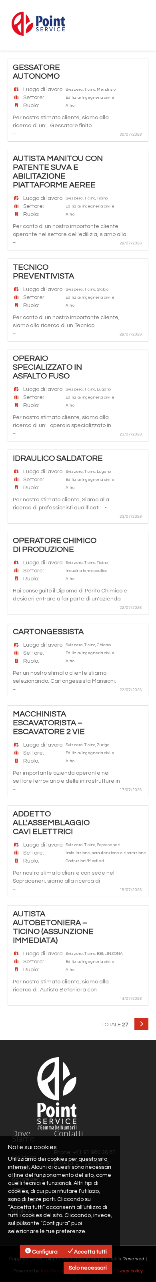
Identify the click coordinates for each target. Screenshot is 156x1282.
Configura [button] (44, 1252)
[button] (141, 1024)
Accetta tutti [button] (90, 1252)
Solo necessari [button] (88, 1268)
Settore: (33, 97)
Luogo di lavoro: (43, 89)
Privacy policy (128, 1271)
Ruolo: (31, 105)
